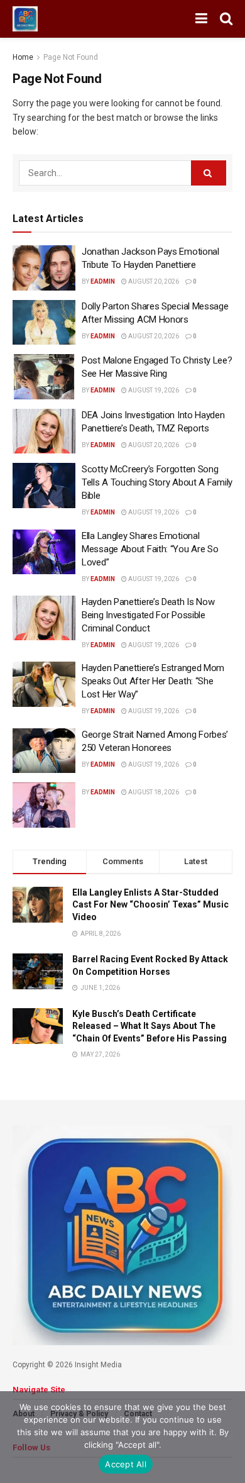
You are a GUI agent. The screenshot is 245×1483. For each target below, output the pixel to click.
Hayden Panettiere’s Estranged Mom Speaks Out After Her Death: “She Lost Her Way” (153, 681)
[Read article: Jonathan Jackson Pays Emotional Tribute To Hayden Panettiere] (44, 268)
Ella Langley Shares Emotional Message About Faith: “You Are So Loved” (150, 549)
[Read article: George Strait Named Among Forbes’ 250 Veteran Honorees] (44, 751)
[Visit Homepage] (25, 18)
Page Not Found (70, 57)
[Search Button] (226, 19)
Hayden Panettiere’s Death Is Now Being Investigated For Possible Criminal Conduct (148, 615)
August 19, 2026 (153, 390)
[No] (229, 1437)
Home (23, 57)
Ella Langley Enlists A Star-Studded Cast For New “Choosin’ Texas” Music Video (150, 904)
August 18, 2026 (153, 792)
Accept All (125, 1464)
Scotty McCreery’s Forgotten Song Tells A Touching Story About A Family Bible (157, 482)
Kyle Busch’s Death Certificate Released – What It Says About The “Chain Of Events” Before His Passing (149, 1026)
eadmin (102, 281)
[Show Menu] (201, 19)
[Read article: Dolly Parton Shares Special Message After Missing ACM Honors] (44, 322)
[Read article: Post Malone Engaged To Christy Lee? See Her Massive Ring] (44, 376)
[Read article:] (44, 805)
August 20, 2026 (153, 281)
